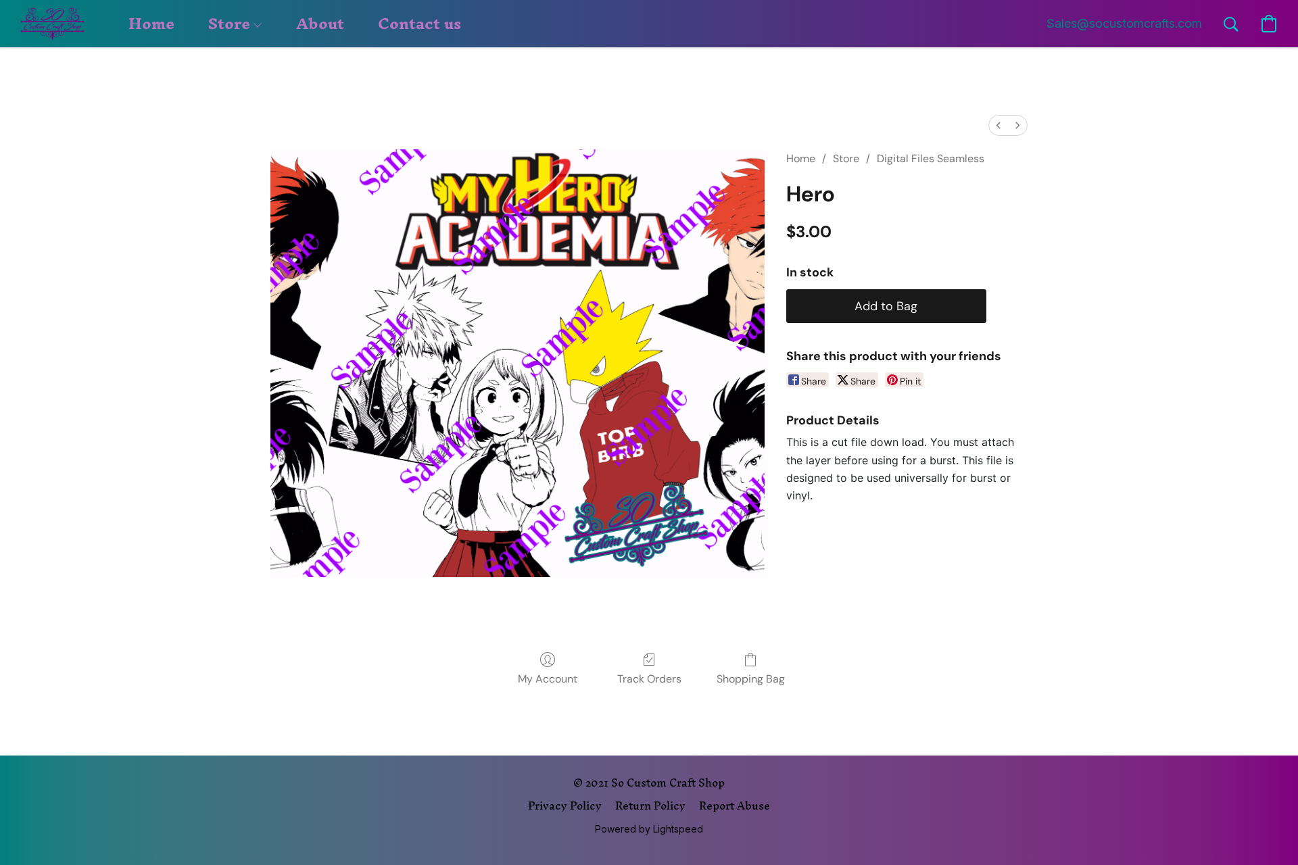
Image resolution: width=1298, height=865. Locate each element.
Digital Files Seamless (930, 158)
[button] (52, 24)
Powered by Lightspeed (649, 829)
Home (800, 158)
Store (846, 158)
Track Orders (649, 679)
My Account (547, 679)
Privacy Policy (565, 805)
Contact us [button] (419, 23)
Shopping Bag (751, 679)
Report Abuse (734, 805)
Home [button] (151, 23)
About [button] (320, 23)
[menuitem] (998, 125)
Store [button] (231, 23)
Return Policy (650, 805)
